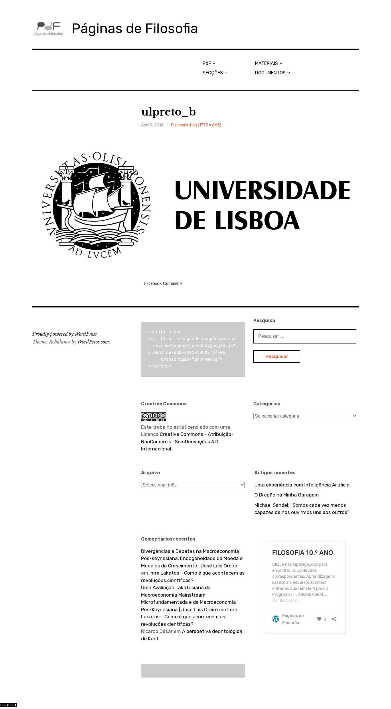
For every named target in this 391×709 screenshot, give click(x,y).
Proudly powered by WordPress (64, 334)
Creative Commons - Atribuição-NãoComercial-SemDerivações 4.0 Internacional (187, 441)
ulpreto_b (168, 112)
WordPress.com (93, 342)
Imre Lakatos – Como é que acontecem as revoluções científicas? (189, 617)
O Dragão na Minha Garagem (286, 495)
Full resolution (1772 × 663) (196, 125)
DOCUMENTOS (270, 73)
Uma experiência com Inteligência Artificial (302, 485)
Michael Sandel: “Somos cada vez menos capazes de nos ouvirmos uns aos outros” (301, 508)
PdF (207, 63)
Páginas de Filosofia (135, 28)
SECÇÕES (213, 73)
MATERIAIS (266, 63)
